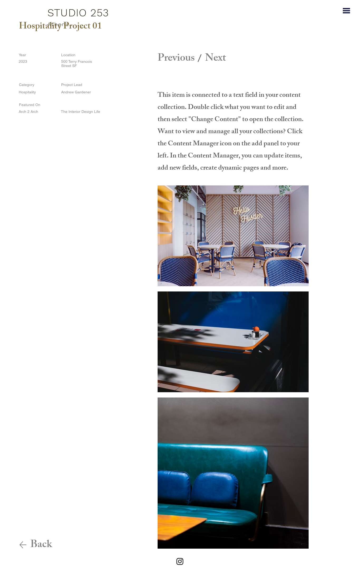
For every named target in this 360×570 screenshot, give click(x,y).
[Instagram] (179, 561)
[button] (346, 10)
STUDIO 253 (78, 13)
